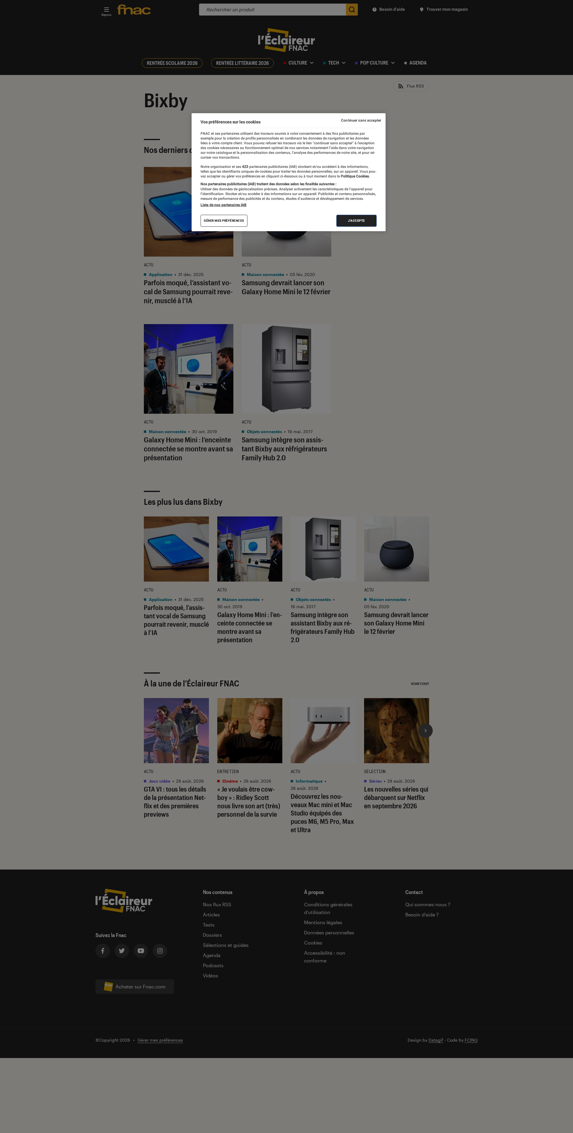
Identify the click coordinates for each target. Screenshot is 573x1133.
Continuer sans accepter (361, 120)
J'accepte (356, 220)
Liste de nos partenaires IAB (224, 205)
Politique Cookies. (355, 176)
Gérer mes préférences (224, 220)
